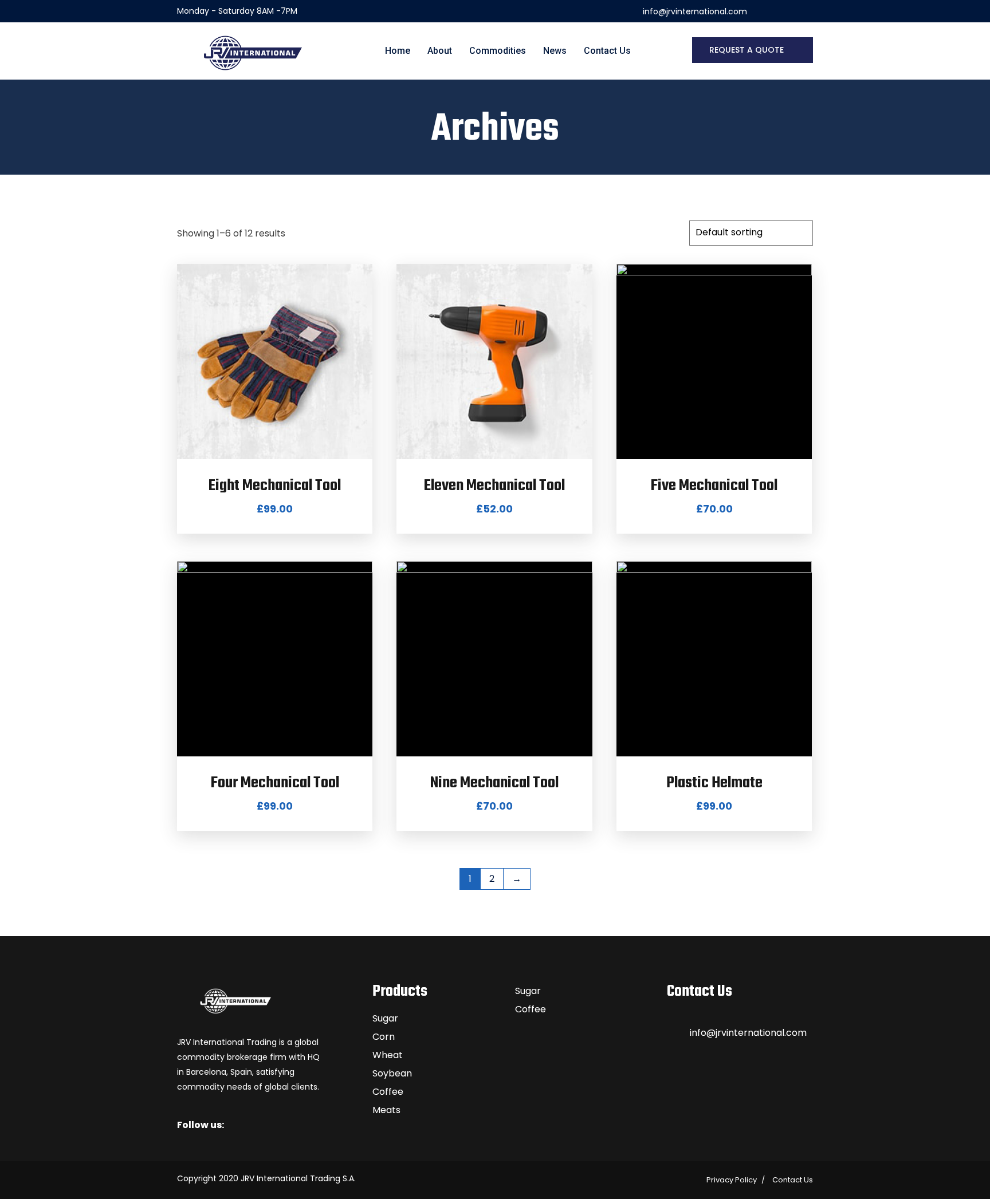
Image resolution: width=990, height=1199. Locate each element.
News (555, 50)
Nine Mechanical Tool (494, 783)
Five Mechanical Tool (714, 486)
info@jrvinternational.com (748, 1032)
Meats (386, 1110)
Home (397, 50)
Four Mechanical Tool (275, 783)
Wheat (387, 1055)
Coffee (387, 1091)
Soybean (392, 1073)
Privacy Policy (731, 1179)
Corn (383, 1036)
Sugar (385, 1018)
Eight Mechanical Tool (275, 486)
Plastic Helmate (714, 783)
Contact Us (607, 50)
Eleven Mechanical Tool (494, 486)
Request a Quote (746, 50)
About (439, 50)
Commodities (497, 50)
